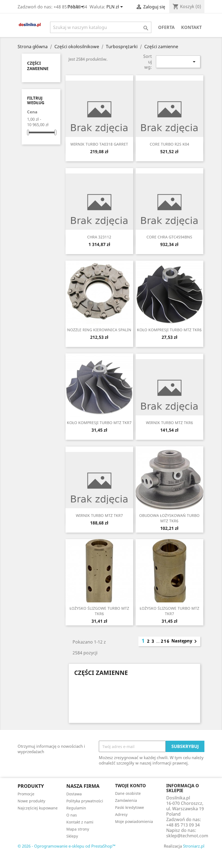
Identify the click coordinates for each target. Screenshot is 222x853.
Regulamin (76, 808)
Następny (185, 641)
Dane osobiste (128, 793)
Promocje (26, 793)
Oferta (166, 27)
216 (165, 641)
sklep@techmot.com (187, 836)
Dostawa (74, 793)
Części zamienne (37, 65)
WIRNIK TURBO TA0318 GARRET (99, 144)
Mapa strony (77, 829)
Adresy (121, 814)
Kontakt (191, 27)
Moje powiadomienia (134, 821)
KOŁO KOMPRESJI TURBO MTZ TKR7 (99, 422)
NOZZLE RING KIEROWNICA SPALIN (99, 329)
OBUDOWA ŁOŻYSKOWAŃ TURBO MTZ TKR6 (169, 518)
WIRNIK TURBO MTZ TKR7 (99, 515)
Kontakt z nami (79, 822)
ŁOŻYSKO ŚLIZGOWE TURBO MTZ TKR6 (99, 611)
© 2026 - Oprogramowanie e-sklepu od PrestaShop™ (67, 846)
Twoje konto (130, 786)
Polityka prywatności (84, 800)
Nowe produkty (31, 800)
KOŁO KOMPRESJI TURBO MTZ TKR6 (169, 329)
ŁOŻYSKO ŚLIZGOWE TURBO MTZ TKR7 (169, 611)
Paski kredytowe (129, 807)
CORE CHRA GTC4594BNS (169, 237)
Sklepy (72, 836)
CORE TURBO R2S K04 (169, 144)
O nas (71, 815)
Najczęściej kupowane (38, 808)
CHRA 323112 (99, 237)
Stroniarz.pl (193, 846)
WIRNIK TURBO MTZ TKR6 (169, 422)
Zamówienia (126, 800)
